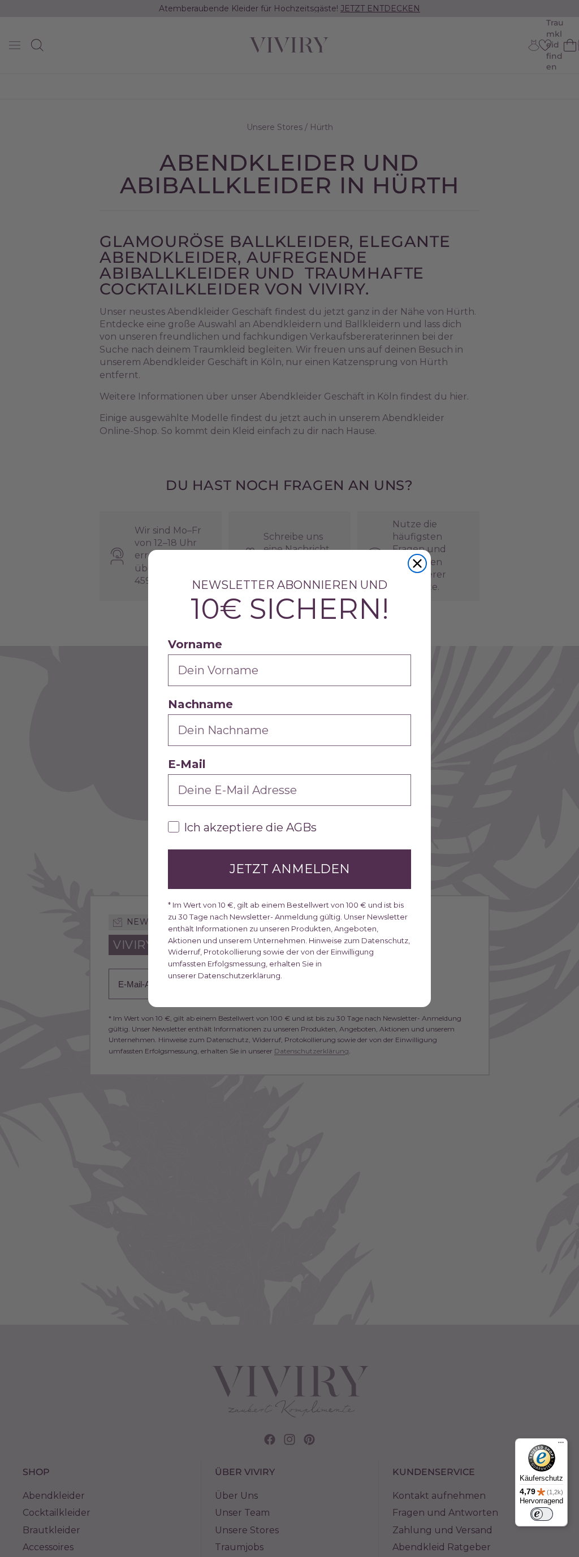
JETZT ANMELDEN (290, 869)
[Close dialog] (417, 563)
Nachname (200, 704)
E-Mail (187, 764)
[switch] (541, 1514)
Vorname (195, 644)
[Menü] (561, 1445)
